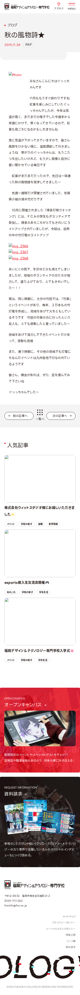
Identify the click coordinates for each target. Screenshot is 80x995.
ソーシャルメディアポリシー (61, 929)
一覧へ (40, 419)
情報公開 (71, 935)
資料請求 (71, 947)
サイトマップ (69, 917)
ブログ (28, 45)
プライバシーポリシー (64, 923)
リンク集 (71, 941)
